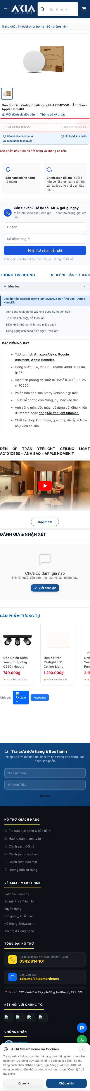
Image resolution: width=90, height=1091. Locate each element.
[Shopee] (43, 1017)
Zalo (23, 697)
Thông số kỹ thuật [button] (52, 114)
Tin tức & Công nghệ (19, 931)
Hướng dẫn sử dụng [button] (72, 275)
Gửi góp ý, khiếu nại (18, 916)
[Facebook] (9, 1017)
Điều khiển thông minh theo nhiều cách (31, 324)
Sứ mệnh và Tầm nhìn (19, 901)
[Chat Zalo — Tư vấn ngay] (82, 1028)
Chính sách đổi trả (22, 846)
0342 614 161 (32, 961)
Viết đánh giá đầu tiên (20, 114)
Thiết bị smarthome (31, 26)
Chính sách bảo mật (23, 862)
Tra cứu (45, 796)
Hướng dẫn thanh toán (25, 838)
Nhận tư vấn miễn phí (45, 250)
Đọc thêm (45, 522)
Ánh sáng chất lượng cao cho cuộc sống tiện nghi (38, 311)
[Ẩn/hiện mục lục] (85, 286)
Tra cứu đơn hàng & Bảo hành (30, 830)
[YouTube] (20, 1017)
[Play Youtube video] (45, 486)
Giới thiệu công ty (16, 894)
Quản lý (23, 1083)
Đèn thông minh (58, 26)
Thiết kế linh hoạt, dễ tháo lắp (25, 318)
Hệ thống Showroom (18, 923)
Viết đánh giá (47, 588)
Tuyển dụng (12, 909)
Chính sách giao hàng (24, 854)
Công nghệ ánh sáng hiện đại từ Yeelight (32, 331)
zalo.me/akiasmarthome (39, 979)
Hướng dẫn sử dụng (23, 870)
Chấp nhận (66, 1083)
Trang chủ (9, 26)
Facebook (40, 697)
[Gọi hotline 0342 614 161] (82, 1040)
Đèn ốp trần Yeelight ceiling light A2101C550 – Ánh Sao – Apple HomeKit (44, 300)
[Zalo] (31, 1017)
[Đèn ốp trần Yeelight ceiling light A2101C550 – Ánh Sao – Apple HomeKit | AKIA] (45, 59)
